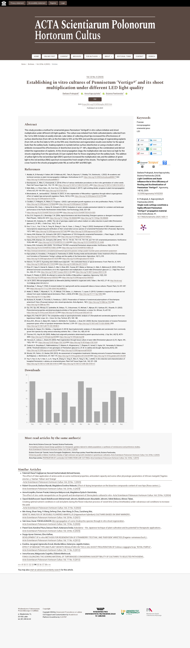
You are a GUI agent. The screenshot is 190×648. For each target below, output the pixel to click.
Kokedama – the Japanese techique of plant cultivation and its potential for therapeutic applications (117, 528)
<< (19, 564)
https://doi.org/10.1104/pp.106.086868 (63, 218)
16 (40, 564)
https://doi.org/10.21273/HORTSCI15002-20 (42, 248)
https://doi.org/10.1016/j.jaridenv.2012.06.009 (74, 356)
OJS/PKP (63, 617)
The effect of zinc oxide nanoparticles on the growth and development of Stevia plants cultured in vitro (67, 495)
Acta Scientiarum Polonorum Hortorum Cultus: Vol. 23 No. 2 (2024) (53, 449)
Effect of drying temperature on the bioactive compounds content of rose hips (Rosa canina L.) (119, 485)
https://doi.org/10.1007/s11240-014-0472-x (74, 185)
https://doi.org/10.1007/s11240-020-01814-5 (43, 364)
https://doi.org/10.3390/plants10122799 (89, 196)
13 (32, 564)
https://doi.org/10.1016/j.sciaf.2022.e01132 (42, 313)
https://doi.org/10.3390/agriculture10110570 (42, 259)
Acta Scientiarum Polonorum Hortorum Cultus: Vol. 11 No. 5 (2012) (51, 550)
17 (43, 564)
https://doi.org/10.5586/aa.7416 (100, 302)
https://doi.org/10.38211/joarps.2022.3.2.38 (56, 272)
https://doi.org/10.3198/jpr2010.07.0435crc (42, 237)
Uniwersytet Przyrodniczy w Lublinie (69, 612)
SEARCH (151, 56)
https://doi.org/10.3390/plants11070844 (41, 204)
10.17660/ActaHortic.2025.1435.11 (152, 217)
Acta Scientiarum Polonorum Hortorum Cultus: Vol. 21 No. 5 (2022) (52, 508)
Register (53, 3)
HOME (36, 56)
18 (46, 564)
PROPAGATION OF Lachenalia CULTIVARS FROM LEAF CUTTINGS (66, 458)
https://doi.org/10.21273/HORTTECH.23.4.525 (43, 213)
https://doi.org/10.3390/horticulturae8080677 (100, 177)
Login (63, 3)
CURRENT (64, 56)
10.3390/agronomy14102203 (150, 193)
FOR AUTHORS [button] (92, 56)
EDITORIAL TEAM (124, 56)
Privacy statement (17, 3)
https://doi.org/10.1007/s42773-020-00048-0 (94, 323)
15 (38, 564)
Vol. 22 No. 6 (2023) (43, 64)
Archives (31, 64)
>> (50, 564)
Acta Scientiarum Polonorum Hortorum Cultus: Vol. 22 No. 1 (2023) (52, 482)
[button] (143, 140)
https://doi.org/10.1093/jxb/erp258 (43, 337)
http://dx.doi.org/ (116, 281)
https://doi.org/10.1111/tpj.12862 (90, 294)
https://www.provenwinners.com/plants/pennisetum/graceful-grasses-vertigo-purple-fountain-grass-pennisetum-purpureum (72, 251)
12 (30, 564)
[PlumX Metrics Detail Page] (143, 227)
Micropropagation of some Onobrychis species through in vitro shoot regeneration (88, 521)
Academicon (73, 615)
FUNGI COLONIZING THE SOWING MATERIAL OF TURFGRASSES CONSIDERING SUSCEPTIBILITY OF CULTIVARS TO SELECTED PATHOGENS (82, 556)
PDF (95, 99)
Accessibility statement (36, 3)
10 (24, 564)
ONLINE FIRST (49, 56)
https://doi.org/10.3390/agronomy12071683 (51, 231)
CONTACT (139, 56)
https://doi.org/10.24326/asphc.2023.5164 (97, 104)
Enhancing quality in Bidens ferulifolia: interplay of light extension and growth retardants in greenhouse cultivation (69, 455)
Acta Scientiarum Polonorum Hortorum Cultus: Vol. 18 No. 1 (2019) (114, 458)
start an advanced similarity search (45, 570)
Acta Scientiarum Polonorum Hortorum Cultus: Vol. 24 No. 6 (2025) (135, 455)
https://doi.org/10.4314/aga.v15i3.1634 (52, 342)
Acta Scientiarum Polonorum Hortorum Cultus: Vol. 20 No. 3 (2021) (51, 517)
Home (23, 64)
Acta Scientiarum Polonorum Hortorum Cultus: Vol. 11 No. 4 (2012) (51, 540)
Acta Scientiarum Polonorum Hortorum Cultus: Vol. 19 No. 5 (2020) (51, 524)
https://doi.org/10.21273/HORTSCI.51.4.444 (53, 242)
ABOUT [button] (108, 56)
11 (27, 564)
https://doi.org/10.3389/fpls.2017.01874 (41, 264)
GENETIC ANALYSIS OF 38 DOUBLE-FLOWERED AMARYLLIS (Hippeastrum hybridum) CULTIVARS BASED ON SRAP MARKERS (76, 514)
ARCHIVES (77, 56)
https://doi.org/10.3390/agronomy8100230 (42, 350)
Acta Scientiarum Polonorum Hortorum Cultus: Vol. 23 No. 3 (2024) (51, 489)
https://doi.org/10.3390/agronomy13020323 (42, 278)
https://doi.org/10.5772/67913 (56, 191)
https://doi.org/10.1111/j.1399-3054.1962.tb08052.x (48, 289)
